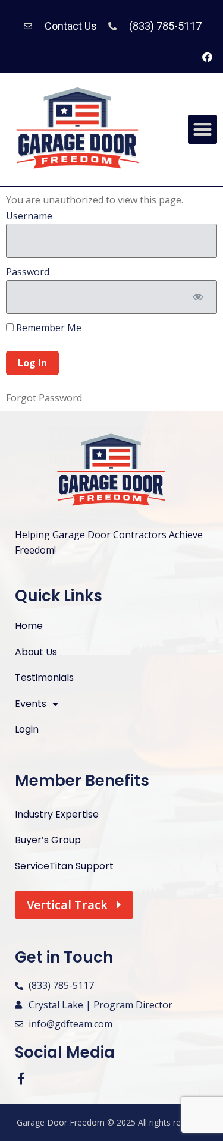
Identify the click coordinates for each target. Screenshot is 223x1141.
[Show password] (197, 297)
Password (27, 271)
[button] (203, 129)
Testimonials (44, 677)
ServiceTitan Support (64, 866)
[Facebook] (207, 57)
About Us (36, 652)
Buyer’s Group (48, 840)
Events (30, 704)
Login (27, 729)
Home (29, 626)
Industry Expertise (57, 814)
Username (29, 215)
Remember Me (47, 327)
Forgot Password (44, 397)
